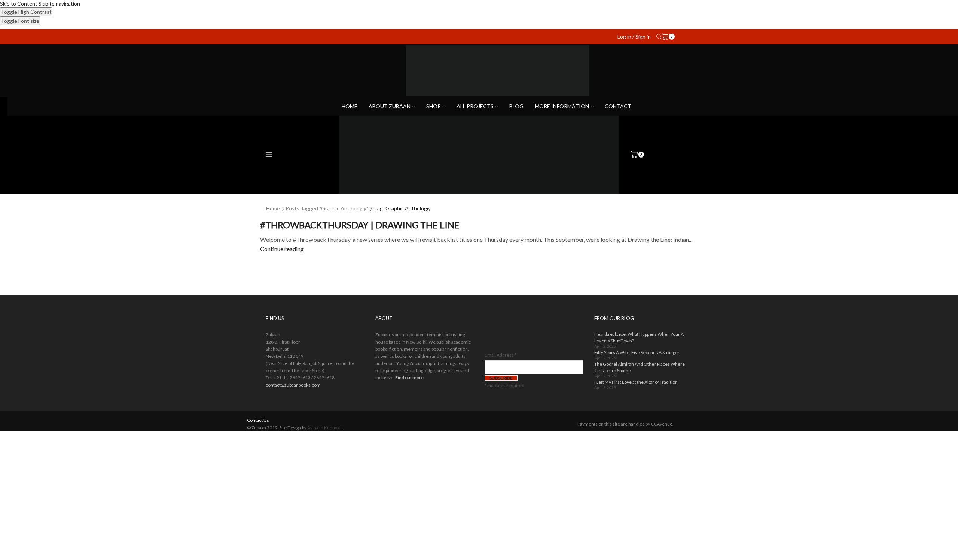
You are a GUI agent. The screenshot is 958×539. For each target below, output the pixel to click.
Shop (433, 106)
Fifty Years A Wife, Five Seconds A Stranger (637, 352)
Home (349, 106)
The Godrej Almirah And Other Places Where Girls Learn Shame (639, 367)
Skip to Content (18, 3)
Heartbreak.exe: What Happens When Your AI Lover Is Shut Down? (639, 337)
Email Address (500, 355)
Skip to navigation (59, 3)
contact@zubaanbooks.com (293, 385)
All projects (475, 106)
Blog (516, 106)
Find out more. (410, 377)
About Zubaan (390, 106)
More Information (562, 106)
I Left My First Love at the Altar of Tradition (636, 382)
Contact (618, 106)
